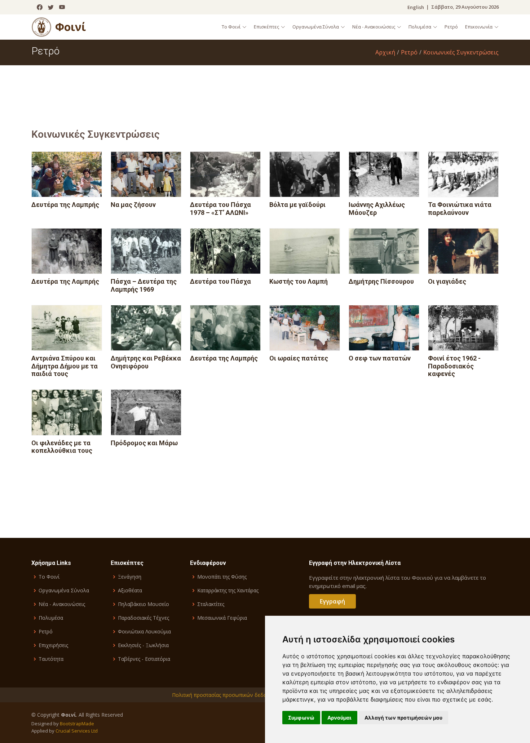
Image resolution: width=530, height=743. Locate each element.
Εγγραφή (332, 601)
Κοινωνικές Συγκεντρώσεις (461, 52)
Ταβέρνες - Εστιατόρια (144, 659)
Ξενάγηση (129, 576)
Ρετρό (451, 26)
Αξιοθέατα (130, 590)
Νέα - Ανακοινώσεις (62, 604)
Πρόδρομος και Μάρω (144, 443)
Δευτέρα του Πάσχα (220, 281)
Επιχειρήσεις (53, 645)
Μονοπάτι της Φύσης (222, 576)
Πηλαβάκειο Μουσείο (143, 604)
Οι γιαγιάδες (447, 281)
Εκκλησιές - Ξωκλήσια (143, 645)
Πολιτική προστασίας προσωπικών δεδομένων (227, 694)
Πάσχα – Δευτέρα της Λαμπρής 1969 (144, 285)
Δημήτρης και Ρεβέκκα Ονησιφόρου (146, 362)
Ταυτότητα (51, 659)
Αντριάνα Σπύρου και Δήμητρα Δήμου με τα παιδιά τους (64, 365)
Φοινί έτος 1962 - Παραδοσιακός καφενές (454, 365)
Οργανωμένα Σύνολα (64, 590)
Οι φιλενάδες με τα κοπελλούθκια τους (61, 447)
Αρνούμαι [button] (339, 718)
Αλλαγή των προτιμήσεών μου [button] (403, 718)
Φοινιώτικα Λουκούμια (144, 631)
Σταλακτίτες (210, 604)
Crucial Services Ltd (77, 730)
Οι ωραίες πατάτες (298, 358)
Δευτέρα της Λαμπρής (65, 204)
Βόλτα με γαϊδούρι (297, 204)
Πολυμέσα (51, 617)
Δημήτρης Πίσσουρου (381, 281)
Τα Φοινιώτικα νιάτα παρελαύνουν (459, 208)
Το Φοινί (49, 576)
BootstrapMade (77, 723)
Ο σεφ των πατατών (380, 358)
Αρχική (385, 52)
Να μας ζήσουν (133, 204)
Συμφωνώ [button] (301, 718)
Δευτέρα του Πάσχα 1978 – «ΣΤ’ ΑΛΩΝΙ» (220, 208)
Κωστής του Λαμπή (298, 281)
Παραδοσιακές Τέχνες (143, 617)
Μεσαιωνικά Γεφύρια (222, 617)
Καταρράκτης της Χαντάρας (228, 590)
